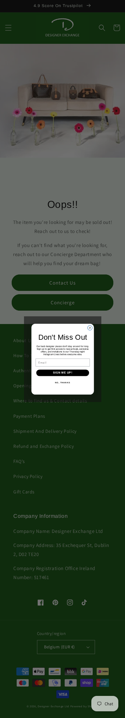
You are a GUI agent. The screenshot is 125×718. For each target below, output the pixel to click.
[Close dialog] (89, 327)
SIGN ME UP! (62, 372)
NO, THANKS (62, 382)
